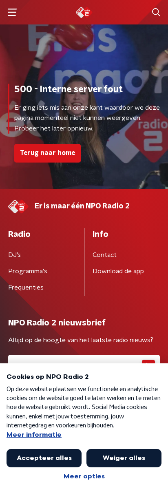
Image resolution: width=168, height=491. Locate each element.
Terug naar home (47, 153)
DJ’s (14, 255)
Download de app (118, 271)
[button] (12, 12)
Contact (105, 255)
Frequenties (26, 287)
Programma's (27, 271)
